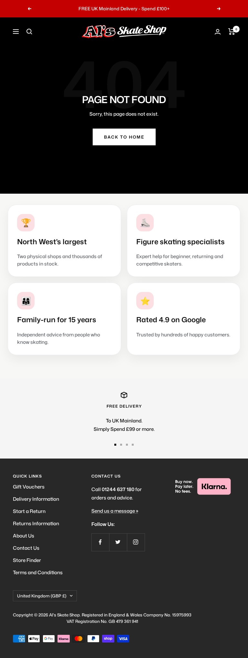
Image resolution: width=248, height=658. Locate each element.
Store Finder (27, 560)
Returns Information (36, 523)
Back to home (124, 137)
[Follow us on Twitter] (118, 542)
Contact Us (26, 548)
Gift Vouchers (29, 486)
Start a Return (29, 511)
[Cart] (231, 31)
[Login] (218, 31)
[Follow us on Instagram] (136, 542)
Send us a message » (114, 511)
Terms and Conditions (38, 572)
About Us (23, 535)
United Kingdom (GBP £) (42, 596)
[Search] (29, 31)
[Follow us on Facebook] (100, 542)
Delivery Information (36, 499)
